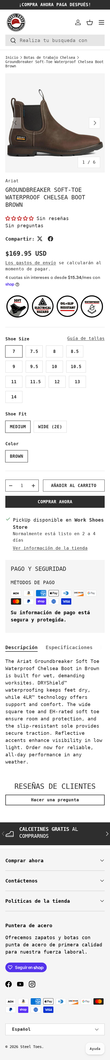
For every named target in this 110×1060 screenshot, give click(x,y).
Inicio (11, 57)
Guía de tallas (86, 338)
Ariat (12, 180)
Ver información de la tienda (50, 548)
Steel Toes (31, 1047)
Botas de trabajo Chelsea (49, 57)
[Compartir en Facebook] (50, 238)
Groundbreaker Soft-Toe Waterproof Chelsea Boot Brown (54, 64)
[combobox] (55, 40)
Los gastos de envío (30, 262)
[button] (90, 22)
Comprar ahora (55, 501)
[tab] (21, 647)
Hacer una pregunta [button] (55, 799)
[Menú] (101, 22)
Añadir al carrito (73, 485)
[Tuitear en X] (39, 238)
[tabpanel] (55, 711)
